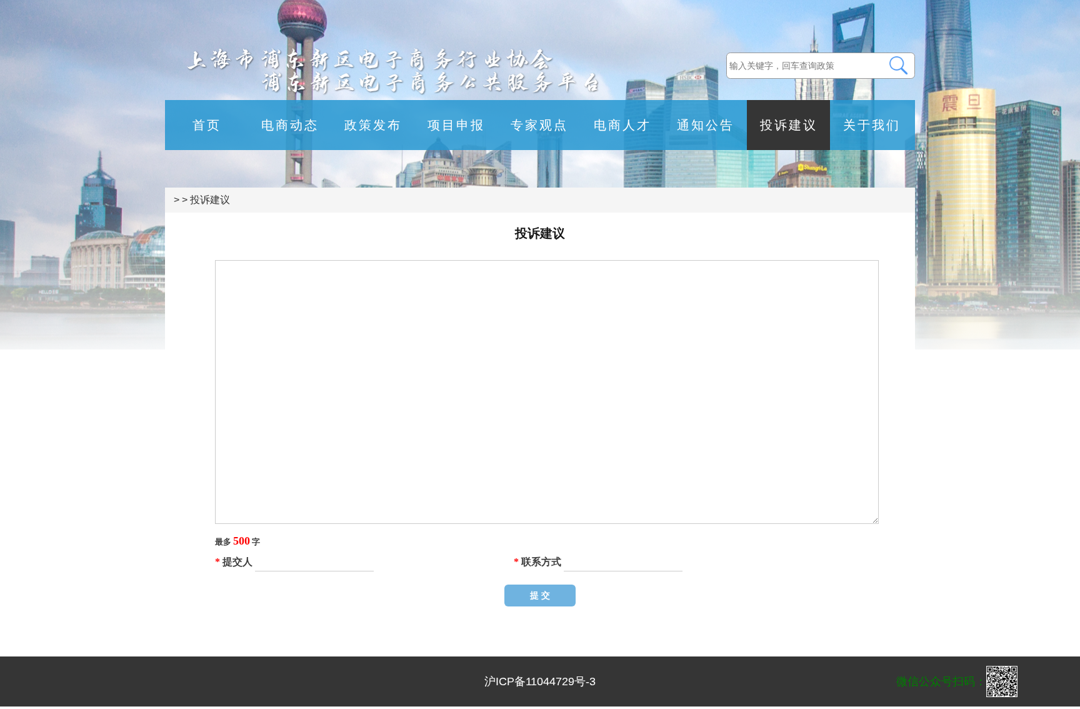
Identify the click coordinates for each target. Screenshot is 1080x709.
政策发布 (373, 125)
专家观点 (539, 125)
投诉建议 (789, 125)
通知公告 (705, 125)
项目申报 (456, 125)
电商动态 (290, 125)
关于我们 (872, 125)
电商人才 (622, 125)
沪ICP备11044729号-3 (540, 681)
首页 (206, 125)
